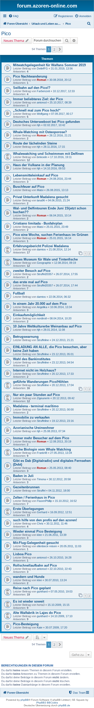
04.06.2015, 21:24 (59, 200)
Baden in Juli (23, 476)
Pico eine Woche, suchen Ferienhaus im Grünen (50, 235)
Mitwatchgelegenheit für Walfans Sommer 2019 (49, 65)
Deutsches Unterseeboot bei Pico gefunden (46, 122)
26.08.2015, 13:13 (57, 190)
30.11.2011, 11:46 (56, 523)
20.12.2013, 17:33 (63, 373)
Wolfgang (42, 113)
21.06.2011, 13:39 (55, 534)
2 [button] (54, 49)
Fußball (19, 293)
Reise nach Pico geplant (32, 588)
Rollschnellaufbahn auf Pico (35, 565)
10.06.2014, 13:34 (61, 307)
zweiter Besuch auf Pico (31, 271)
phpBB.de (64, 705)
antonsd (42, 102)
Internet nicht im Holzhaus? (34, 370)
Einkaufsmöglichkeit (29, 315)
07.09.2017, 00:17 (62, 113)
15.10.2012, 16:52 (66, 500)
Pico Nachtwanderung (30, 76)
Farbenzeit (43, 91)
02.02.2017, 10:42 (54, 125)
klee (39, 534)
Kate (39, 627)
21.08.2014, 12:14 (60, 249)
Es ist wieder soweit (28, 601)
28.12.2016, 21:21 (60, 135)
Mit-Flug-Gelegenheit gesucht (36, 543)
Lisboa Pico (22, 554)
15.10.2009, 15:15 (58, 604)
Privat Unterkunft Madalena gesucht (40, 197)
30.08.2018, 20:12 (60, 79)
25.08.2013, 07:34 (54, 431)
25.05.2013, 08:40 (60, 467)
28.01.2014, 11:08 (54, 329)
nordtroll (42, 318)
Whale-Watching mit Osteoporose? (40, 132)
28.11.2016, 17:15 (54, 146)
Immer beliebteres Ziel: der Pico (38, 99)
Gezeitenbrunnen (26, 487)
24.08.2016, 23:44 (60, 178)
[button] (59, 49)
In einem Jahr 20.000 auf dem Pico (40, 304)
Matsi (40, 190)
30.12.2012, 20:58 (60, 479)
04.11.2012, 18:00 (59, 490)
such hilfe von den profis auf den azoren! (45, 520)
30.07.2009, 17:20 (56, 627)
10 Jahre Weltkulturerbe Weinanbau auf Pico (47, 326)
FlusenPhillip (44, 500)
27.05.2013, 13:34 (61, 452)
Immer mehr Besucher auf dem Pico (41, 438)
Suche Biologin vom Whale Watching (42, 449)
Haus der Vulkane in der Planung (38, 165)
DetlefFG (42, 68)
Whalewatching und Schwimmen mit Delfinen (48, 154)
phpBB (25, 699)
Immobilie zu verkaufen (31, 417)
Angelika (42, 307)
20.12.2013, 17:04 (63, 385)
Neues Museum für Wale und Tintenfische (45, 259)
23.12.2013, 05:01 (63, 354)
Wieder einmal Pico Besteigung (37, 531)
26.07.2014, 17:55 (67, 274)
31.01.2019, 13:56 (62, 68)
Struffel (41, 490)
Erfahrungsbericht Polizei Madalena (41, 246)
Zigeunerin (43, 398)
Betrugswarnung (26, 337)
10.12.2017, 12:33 (64, 91)
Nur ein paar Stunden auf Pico (36, 395)
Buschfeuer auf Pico (28, 187)
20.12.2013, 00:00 (63, 409)
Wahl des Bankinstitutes (31, 359)
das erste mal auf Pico (30, 282)
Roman (41, 79)
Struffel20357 (45, 274)
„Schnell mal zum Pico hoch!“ (37, 110)
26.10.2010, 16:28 (60, 557)
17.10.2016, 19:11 (61, 157)
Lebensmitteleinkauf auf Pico (35, 175)
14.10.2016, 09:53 (54, 168)
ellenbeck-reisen (47, 546)
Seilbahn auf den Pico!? (31, 88)
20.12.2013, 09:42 (63, 398)
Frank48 (42, 452)
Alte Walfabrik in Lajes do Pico (37, 613)
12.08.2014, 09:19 (65, 262)
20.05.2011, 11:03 (70, 546)
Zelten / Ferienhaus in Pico (34, 497)
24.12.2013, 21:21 (63, 340)
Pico (6, 33)
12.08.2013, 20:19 (60, 441)
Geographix (44, 262)
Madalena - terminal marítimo (36, 406)
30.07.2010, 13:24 (56, 580)
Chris (40, 523)
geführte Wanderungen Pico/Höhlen (40, 382)
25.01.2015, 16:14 (60, 238)
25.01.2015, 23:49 (57, 226)
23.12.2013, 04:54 (63, 362)
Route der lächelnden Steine (35, 143)
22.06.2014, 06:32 (60, 296)
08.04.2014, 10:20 (60, 318)
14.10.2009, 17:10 (61, 616)
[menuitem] (14, 16)
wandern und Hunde (28, 577)
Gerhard (42, 512)
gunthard (42, 591)
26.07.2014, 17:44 (67, 285)
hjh (38, 125)
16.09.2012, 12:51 (61, 512)
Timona (41, 479)
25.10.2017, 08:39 (60, 102)
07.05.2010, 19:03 (61, 591)
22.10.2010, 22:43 (60, 568)
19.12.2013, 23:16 (63, 420)
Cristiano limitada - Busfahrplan (37, 223)
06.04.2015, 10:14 (60, 215)
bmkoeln (42, 157)
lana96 (41, 200)
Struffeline (43, 340)
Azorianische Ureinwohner (33, 428)
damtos (41, 249)
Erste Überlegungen (28, 509)
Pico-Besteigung (26, 624)
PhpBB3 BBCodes (47, 702)
